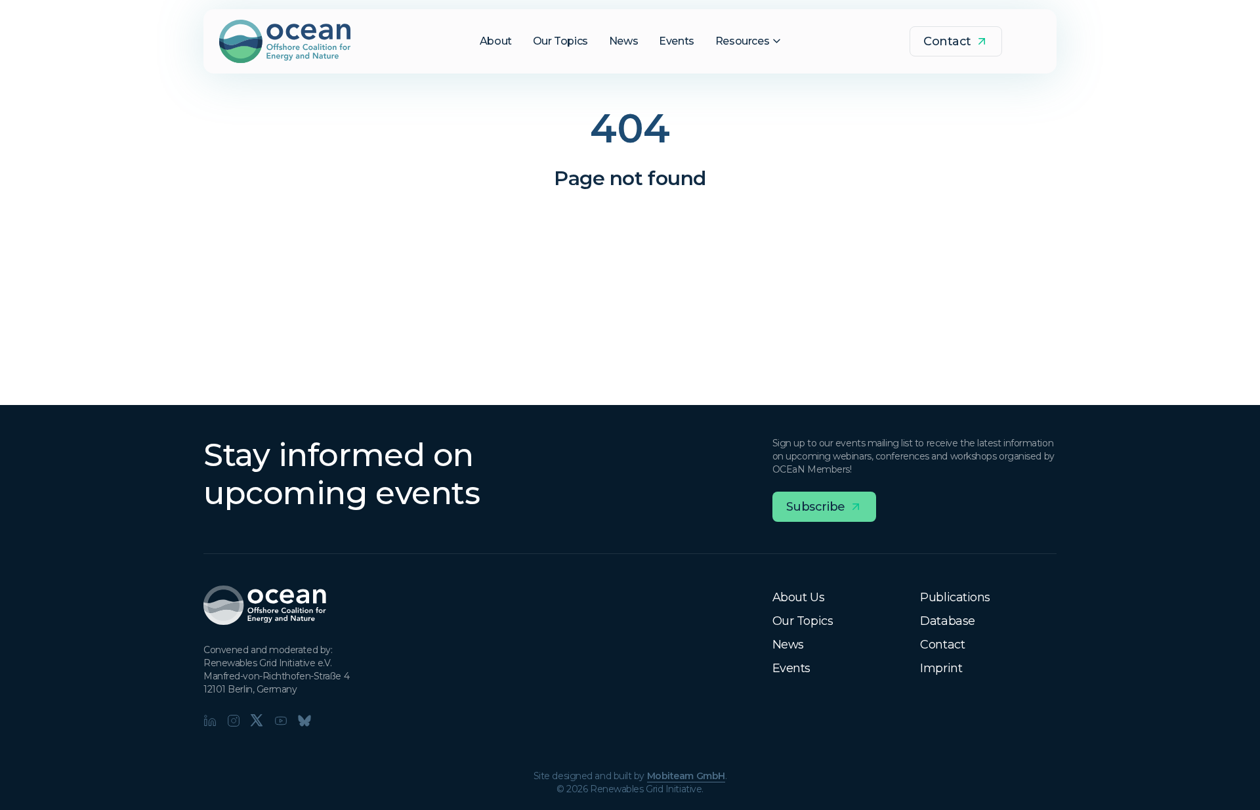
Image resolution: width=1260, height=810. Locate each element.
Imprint (941, 668)
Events (791, 668)
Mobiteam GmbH (686, 776)
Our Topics (802, 621)
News (788, 644)
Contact (942, 644)
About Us (798, 597)
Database (947, 621)
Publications (955, 597)
